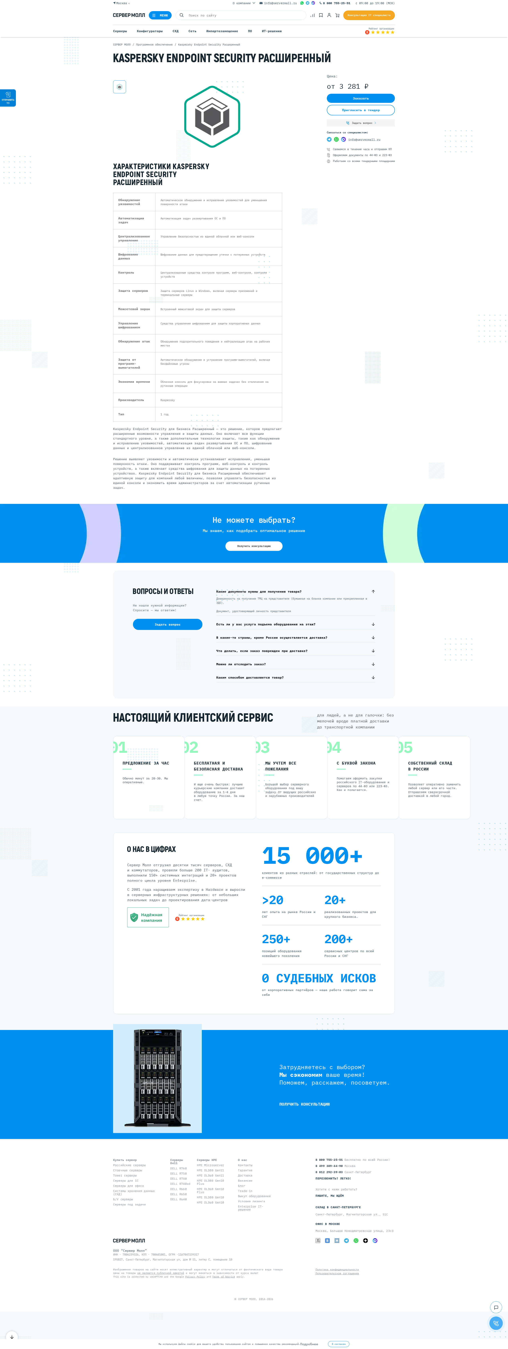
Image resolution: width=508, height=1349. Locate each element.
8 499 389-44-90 (330, 1166)
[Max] (313, 3)
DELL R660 (178, 1189)
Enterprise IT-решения (250, 1207)
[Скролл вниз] (12, 1337)
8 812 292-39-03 (330, 1172)
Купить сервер (125, 1160)
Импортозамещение (222, 31)
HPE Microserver (210, 1165)
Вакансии (245, 1180)
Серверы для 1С (126, 1180)
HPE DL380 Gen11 (210, 1170)
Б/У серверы (123, 1199)
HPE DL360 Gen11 (210, 1175)
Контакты (245, 1165)
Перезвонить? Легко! (333, 1178)
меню (164, 15)
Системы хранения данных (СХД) (134, 1192)
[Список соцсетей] (496, 1307)
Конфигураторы (150, 31)
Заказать (361, 98)
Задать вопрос (362, 123)
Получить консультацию (254, 546)
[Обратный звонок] (496, 1323)
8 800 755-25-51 (336, 3)
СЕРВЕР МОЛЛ (247, 1299)
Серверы (120, 31)
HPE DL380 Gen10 (210, 1197)
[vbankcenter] (148, 917)
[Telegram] (307, 3)
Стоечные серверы (127, 1170)
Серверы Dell (176, 1161)
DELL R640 (178, 1199)
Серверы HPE (207, 1160)
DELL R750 (178, 1173)
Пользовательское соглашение (337, 1273)
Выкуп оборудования (254, 1196)
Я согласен (339, 1344)
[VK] (327, 1240)
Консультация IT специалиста (369, 15)
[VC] (318, 1240)
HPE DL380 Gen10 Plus (210, 1182)
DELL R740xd (180, 1184)
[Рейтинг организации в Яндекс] (380, 31)
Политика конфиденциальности (337, 1269)
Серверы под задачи (129, 1204)
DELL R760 (178, 1168)
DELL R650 (178, 1194)
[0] (313, 15)
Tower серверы (125, 1175)
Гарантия (245, 1170)
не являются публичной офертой (160, 1273)
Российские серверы (129, 1165)
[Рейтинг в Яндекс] (190, 918)
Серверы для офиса (128, 1186)
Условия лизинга (251, 1201)
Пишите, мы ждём (330, 1195)
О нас (242, 1160)
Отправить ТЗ (8, 101)
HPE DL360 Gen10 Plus (210, 1190)
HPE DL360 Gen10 (210, 1202)
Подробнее (309, 1344)
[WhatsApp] (302, 3)
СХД (176, 31)
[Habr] (337, 1240)
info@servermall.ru (280, 3)
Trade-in (245, 1191)
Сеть (192, 31)
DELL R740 (178, 1178)
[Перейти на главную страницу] (129, 15)
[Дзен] (365, 1240)
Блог (241, 1186)
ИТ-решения (272, 31)
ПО (250, 31)
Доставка (245, 1175)
